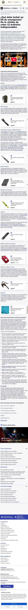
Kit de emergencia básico (7, 455)
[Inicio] (9, 8)
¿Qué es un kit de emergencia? (8, 492)
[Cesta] (23, 8)
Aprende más (16, 10)
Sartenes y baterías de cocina (7, 532)
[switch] (24, 2)
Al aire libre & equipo (8, 10)
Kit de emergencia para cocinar (8, 464)
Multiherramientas (5, 527)
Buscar (21, 8)
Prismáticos (3, 538)
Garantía (3, 546)
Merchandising (4, 561)
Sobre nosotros (4, 558)
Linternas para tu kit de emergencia (9, 462)
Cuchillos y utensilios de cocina (7, 530)
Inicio (2, 10)
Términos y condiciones (6, 553)
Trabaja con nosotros (5, 563)
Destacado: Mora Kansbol (7, 483)
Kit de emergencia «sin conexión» (9, 451)
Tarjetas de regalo (5, 559)
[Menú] (26, 8)
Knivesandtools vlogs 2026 (7, 469)
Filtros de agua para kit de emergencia (10, 502)
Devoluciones (4, 548)
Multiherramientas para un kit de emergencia (11, 453)
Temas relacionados (6, 448)
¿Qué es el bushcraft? (6, 489)
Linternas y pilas (4, 536)
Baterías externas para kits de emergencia (11, 458)
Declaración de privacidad (6, 551)
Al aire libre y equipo (5, 533)
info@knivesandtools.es (7, 569)
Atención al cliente (5, 545)
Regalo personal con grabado (8, 481)
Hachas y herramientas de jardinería (9, 535)
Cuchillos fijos (4, 525)
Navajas (2, 523)
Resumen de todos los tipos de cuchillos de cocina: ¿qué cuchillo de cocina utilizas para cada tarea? (13, 472)
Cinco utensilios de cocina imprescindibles (11, 474)
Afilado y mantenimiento (6, 528)
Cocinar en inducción (6, 476)
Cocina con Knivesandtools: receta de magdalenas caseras (13, 479)
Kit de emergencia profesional (8, 456)
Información (22, 10)
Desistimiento (4, 550)
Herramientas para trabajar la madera (9, 540)
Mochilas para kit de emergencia (8, 460)
